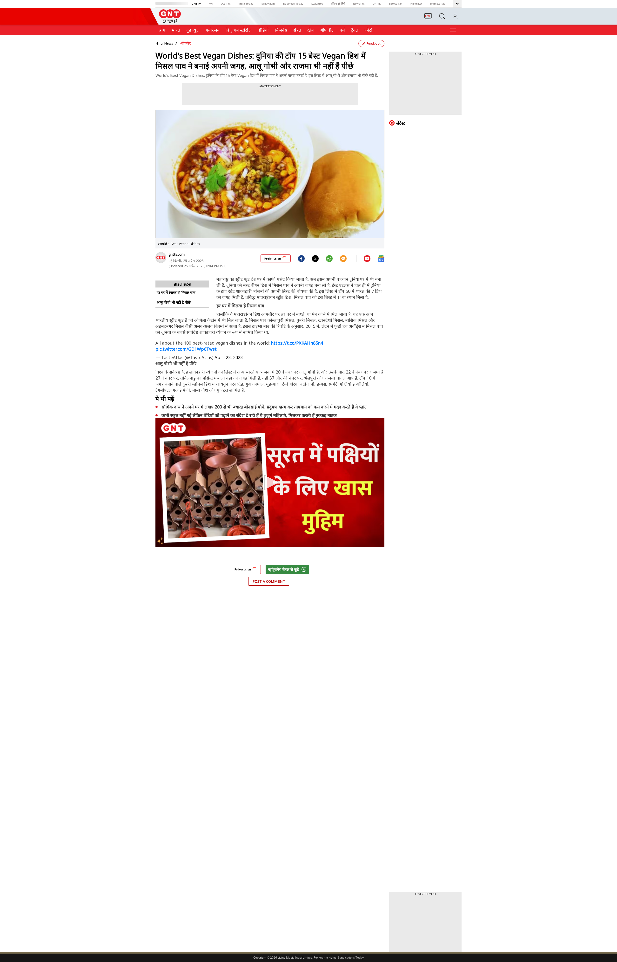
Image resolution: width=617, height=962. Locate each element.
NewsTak (358, 3)
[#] (315, 258)
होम (162, 30)
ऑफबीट (327, 30)
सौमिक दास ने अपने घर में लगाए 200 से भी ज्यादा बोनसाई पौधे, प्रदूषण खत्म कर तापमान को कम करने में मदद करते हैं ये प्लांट (264, 407)
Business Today (293, 3)
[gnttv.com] (161, 257)
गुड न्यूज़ (193, 30)
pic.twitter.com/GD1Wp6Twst (186, 349)
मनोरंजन (213, 30)
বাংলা (211, 3)
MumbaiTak (437, 3)
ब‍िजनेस (281, 30)
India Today (246, 3)
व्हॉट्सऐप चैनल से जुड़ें (283, 569)
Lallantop (317, 3)
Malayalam (268, 3)
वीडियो (263, 30)
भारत (175, 30)
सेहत (297, 30)
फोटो (368, 30)
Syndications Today (351, 957)
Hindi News (164, 43)
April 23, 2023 (229, 357)
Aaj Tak (225, 3)
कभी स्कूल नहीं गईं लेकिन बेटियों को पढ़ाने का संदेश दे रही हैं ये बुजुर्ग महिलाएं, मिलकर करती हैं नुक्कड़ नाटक (249, 415)
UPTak (377, 3)
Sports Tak (395, 3)
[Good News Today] (170, 21)
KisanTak (416, 3)
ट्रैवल (354, 30)
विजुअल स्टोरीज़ (239, 30)
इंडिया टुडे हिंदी (338, 3)
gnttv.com (177, 254)
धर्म (342, 30)
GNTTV (196, 3)
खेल (310, 30)
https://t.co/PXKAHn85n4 (297, 343)
